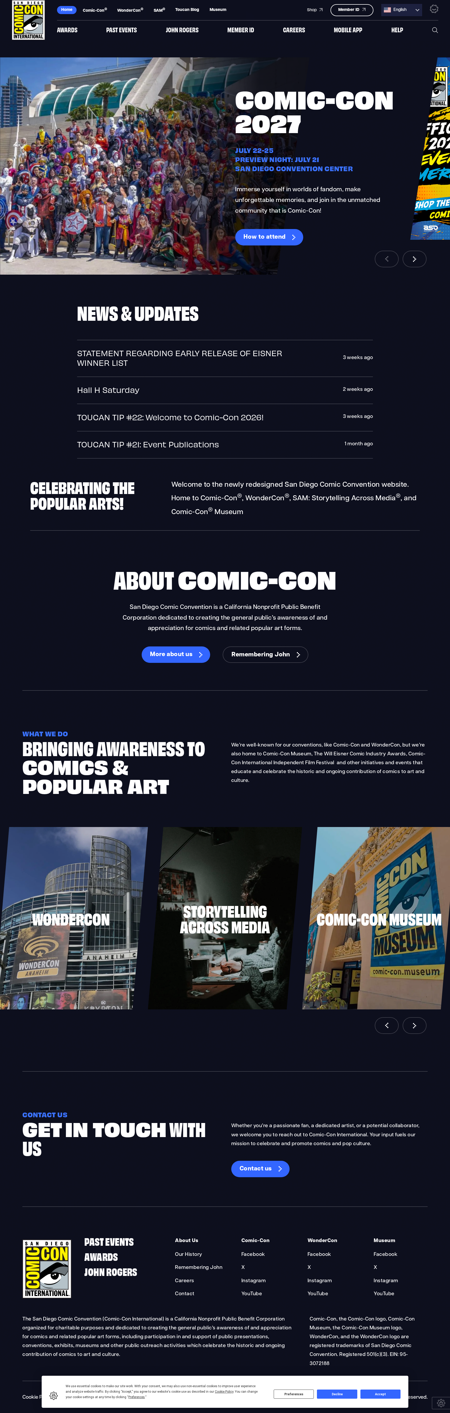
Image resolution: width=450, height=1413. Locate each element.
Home (66, 10)
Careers (294, 29)
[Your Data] (441, 1403)
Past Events (121, 29)
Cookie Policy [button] (224, 1391)
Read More (225, 358)
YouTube (251, 1294)
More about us (171, 654)
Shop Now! (259, 242)
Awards (67, 29)
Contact (184, 1294)
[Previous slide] (387, 259)
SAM (159, 10)
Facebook (253, 1254)
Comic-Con (95, 10)
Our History (188, 1254)
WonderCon (130, 10)
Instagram (253, 1281)
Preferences (293, 1394)
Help (397, 29)
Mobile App (348, 29)
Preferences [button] (136, 1397)
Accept (380, 1394)
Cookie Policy (37, 1397)
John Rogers (182, 29)
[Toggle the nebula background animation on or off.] (434, 9)
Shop (312, 10)
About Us (186, 1240)
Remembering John (261, 655)
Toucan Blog (187, 10)
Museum (218, 10)
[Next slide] (415, 259)
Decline (337, 1394)
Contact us (256, 1169)
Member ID (240, 29)
